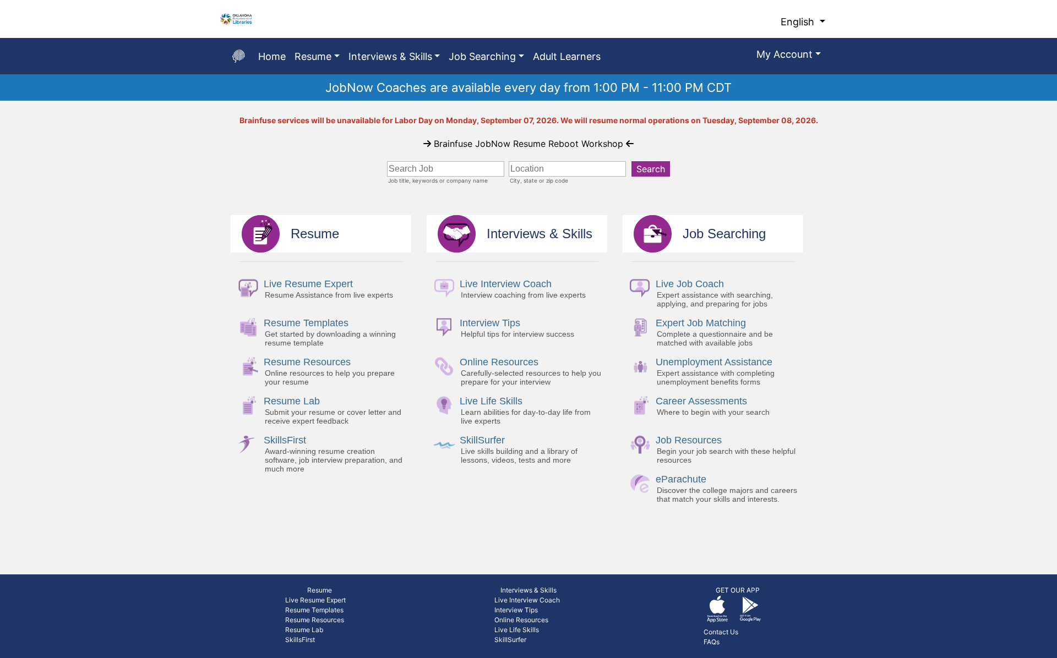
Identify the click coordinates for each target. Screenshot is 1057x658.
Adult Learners (567, 56)
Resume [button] (313, 56)
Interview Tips (516, 610)
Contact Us (721, 632)
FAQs (712, 642)
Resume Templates (314, 610)
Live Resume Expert (315, 600)
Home (272, 56)
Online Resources (521, 620)
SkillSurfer (510, 639)
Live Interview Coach (527, 600)
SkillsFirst (300, 639)
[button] (788, 56)
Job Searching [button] (482, 56)
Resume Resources (314, 620)
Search (650, 168)
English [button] (799, 22)
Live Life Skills (516, 630)
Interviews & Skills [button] (390, 56)
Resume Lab (304, 630)
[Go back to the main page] (238, 56)
